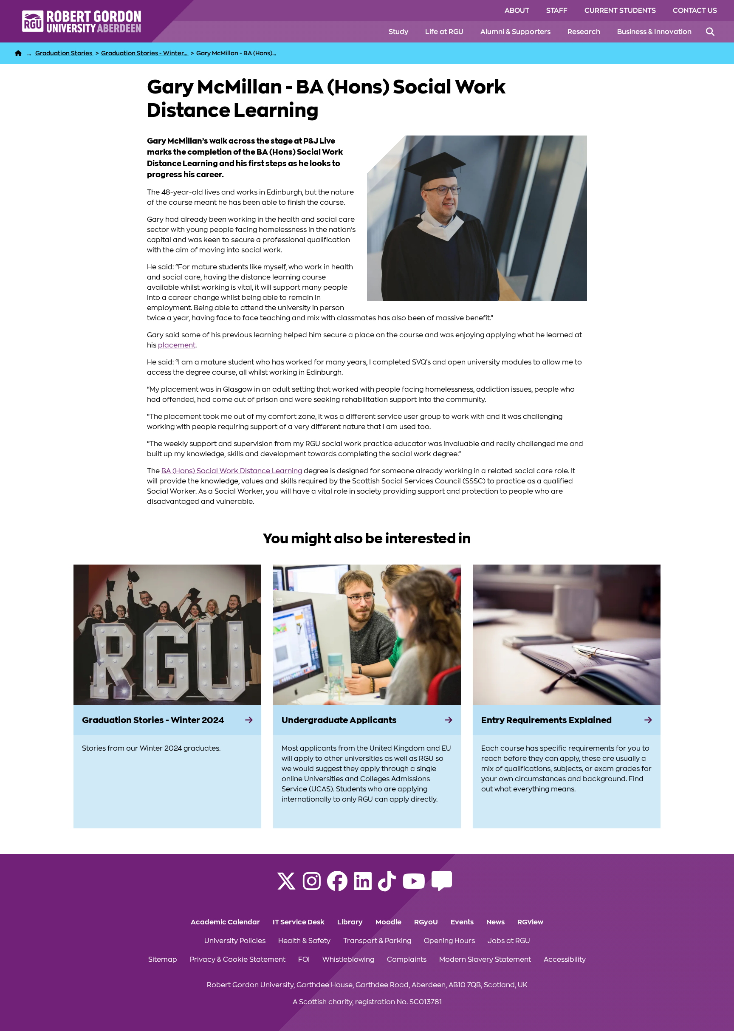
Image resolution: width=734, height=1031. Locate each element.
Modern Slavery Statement (485, 959)
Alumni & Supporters (515, 31)
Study (398, 31)
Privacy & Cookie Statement (237, 959)
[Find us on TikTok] (387, 886)
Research (583, 31)
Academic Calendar (225, 922)
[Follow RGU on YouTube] (413, 886)
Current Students (620, 10)
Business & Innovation (654, 31)
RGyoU (426, 922)
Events (462, 922)
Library (350, 922)
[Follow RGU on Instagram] (312, 886)
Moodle (388, 922)
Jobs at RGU (509, 941)
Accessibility (565, 959)
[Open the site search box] (710, 31)
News (495, 922)
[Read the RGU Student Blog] (442, 886)
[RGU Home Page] (18, 53)
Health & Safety (304, 941)
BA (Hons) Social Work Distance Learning (231, 471)
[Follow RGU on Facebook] (337, 886)
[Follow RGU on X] (286, 886)
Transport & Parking (377, 941)
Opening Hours (449, 941)
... (29, 53)
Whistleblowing (348, 959)
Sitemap (162, 959)
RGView (530, 922)
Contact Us (695, 10)
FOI (304, 959)
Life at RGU (444, 31)
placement (176, 345)
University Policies (234, 941)
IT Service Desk (299, 922)
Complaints (406, 959)
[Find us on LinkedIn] (363, 886)
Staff (556, 10)
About (517, 10)
